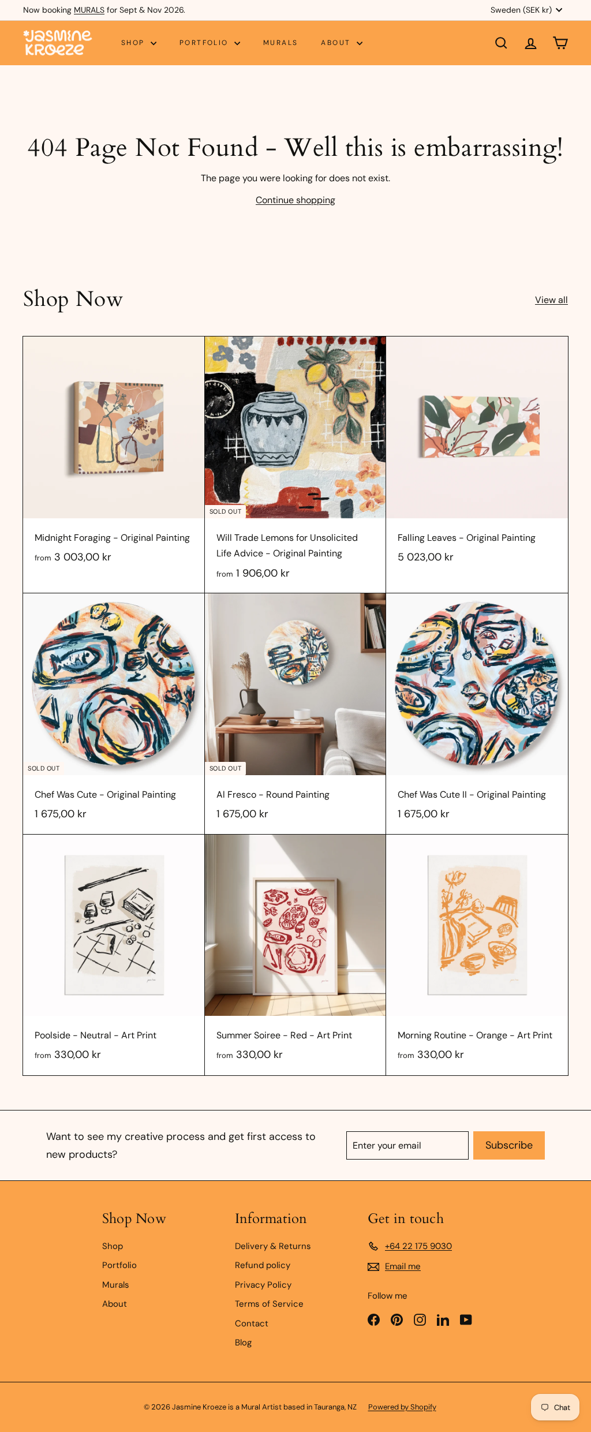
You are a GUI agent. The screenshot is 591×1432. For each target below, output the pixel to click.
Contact (251, 1323)
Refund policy (262, 1265)
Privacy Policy (263, 1285)
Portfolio (205, 42)
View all (551, 300)
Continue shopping (295, 200)
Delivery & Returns (273, 1246)
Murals (280, 42)
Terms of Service (269, 1304)
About (337, 42)
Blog (243, 1342)
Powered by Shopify (402, 1407)
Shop (134, 42)
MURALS (89, 10)
